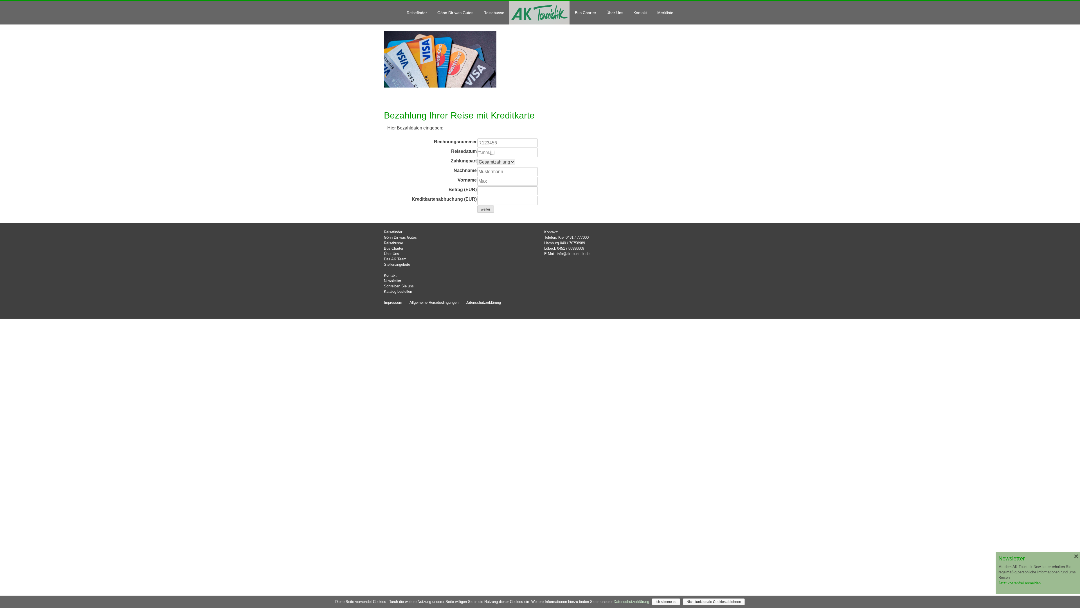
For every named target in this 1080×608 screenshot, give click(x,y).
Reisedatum (464, 151)
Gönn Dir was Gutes (455, 12)
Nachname (465, 170)
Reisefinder (417, 12)
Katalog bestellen (398, 291)
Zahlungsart (464, 160)
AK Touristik (539, 12)
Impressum (393, 302)
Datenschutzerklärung (483, 302)
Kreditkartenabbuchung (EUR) (444, 199)
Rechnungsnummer (455, 141)
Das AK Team (395, 259)
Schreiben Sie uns (399, 286)
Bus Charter (585, 12)
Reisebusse (493, 12)
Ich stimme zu (666, 602)
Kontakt (640, 12)
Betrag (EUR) (463, 189)
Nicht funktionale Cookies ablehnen (714, 602)
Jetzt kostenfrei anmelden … (1021, 583)
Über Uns (614, 12)
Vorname (467, 180)
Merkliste (665, 12)
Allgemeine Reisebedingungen (434, 302)
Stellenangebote (397, 264)
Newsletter (392, 281)
